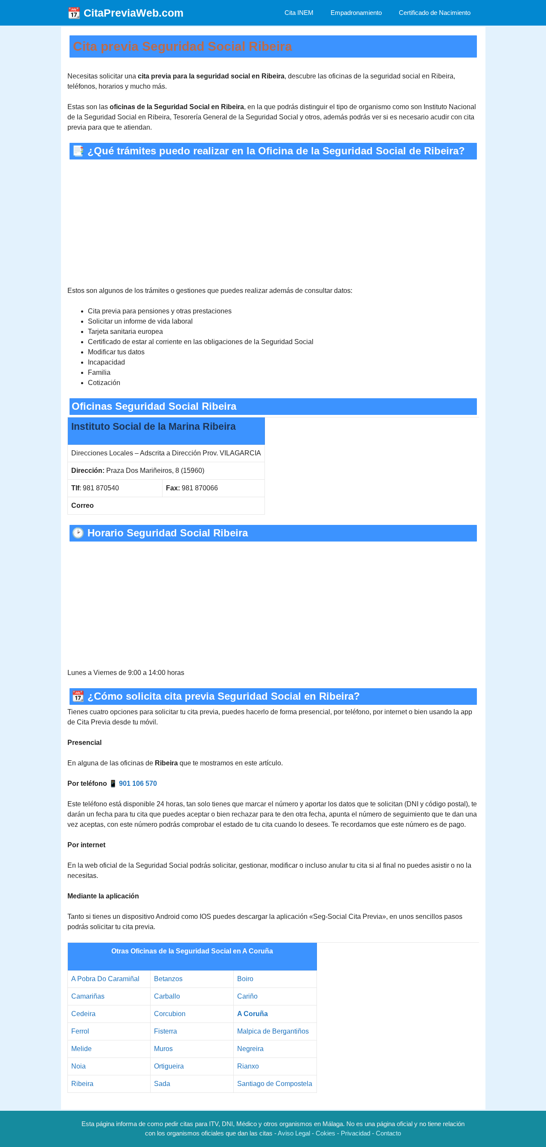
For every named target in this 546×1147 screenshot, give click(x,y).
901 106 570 (138, 783)
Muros (163, 1048)
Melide (81, 1048)
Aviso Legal (294, 1133)
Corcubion (170, 1013)
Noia (78, 1066)
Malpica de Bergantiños (273, 1031)
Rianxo (248, 1066)
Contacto (388, 1133)
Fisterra (165, 1031)
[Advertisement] (273, 222)
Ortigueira (169, 1066)
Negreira (250, 1048)
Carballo (167, 996)
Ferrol (80, 1031)
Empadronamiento (356, 12)
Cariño (247, 996)
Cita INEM (299, 12)
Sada (162, 1083)
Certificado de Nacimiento (434, 12)
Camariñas (88, 996)
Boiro (245, 978)
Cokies (325, 1133)
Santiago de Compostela (274, 1083)
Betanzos (168, 978)
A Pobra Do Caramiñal (105, 978)
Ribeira (82, 1083)
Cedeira (83, 1013)
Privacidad (355, 1133)
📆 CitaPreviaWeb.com (125, 13)
